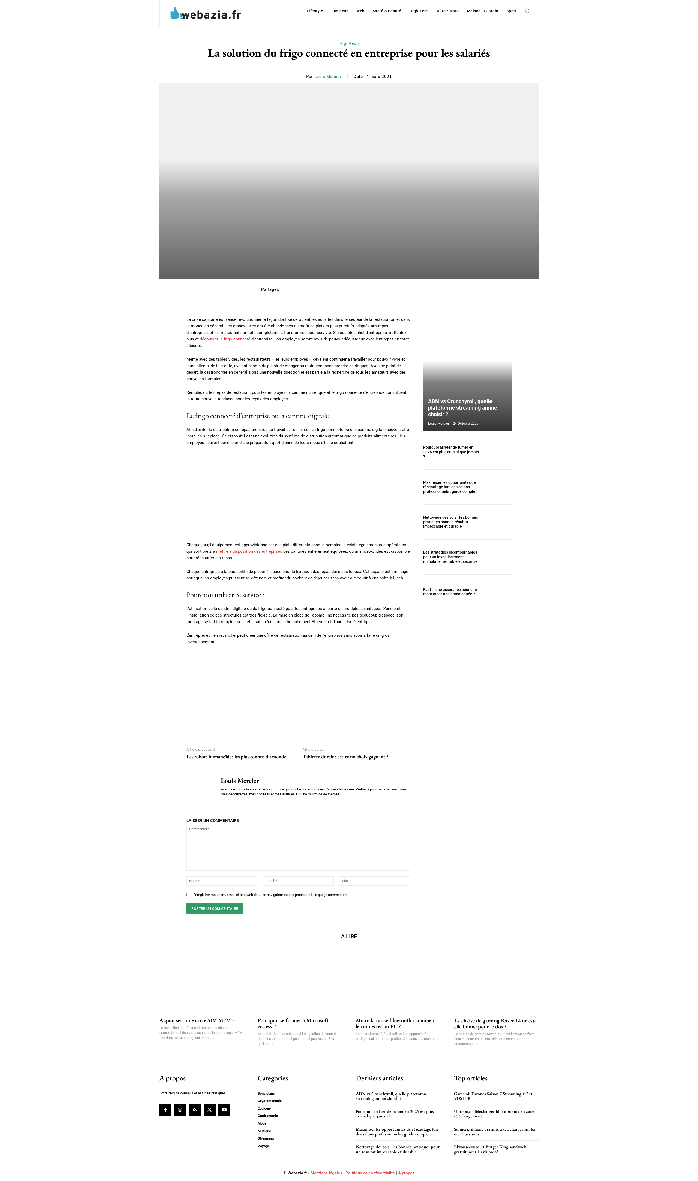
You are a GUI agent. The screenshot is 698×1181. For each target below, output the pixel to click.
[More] (431, 289)
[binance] (298, 690)
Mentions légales (326, 1173)
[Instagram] (180, 1110)
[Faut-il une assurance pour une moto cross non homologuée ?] (498, 592)
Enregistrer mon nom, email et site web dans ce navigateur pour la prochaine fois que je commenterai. (271, 895)
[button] (527, 11)
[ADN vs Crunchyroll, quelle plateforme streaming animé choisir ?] (467, 373)
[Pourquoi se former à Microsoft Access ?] (300, 981)
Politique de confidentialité (370, 1173)
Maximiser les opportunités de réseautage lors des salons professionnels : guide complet (450, 487)
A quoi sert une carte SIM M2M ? (196, 1020)
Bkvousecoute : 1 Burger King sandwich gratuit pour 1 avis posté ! (490, 1149)
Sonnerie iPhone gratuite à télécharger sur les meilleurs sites (495, 1131)
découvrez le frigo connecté (225, 339)
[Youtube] (224, 1110)
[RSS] (195, 1110)
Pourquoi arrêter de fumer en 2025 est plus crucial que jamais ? (451, 452)
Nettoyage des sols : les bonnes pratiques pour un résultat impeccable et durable (450, 522)
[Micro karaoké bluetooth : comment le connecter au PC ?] (398, 981)
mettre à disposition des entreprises (249, 551)
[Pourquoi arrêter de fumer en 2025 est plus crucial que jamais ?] (498, 452)
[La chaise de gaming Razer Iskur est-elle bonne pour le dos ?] (496, 981)
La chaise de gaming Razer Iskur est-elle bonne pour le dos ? (495, 1023)
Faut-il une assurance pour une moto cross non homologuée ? (450, 591)
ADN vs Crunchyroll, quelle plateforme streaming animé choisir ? (462, 408)
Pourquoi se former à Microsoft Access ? (293, 1023)
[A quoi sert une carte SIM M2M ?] (201, 981)
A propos (406, 1173)
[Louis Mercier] (199, 786)
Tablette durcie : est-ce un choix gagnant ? (345, 757)
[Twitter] (210, 1110)
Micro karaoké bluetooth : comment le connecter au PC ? (396, 1023)
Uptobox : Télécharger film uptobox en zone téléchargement (494, 1113)
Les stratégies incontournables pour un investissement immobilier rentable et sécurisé (450, 557)
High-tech (349, 43)
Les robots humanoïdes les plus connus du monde (236, 757)
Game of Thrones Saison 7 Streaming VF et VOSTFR (493, 1096)
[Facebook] (165, 1110)
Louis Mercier (327, 76)
